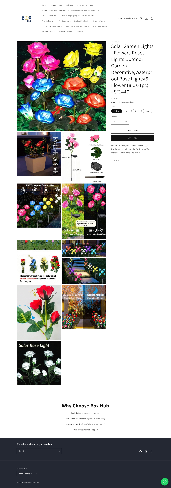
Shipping (114, 102)
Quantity (114, 117)
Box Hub (24, 482)
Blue (147, 111)
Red (127, 111)
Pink (137, 111)
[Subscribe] (59, 451)
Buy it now (133, 138)
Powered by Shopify (33, 482)
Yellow (116, 111)
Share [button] (116, 160)
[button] (92, 5)
